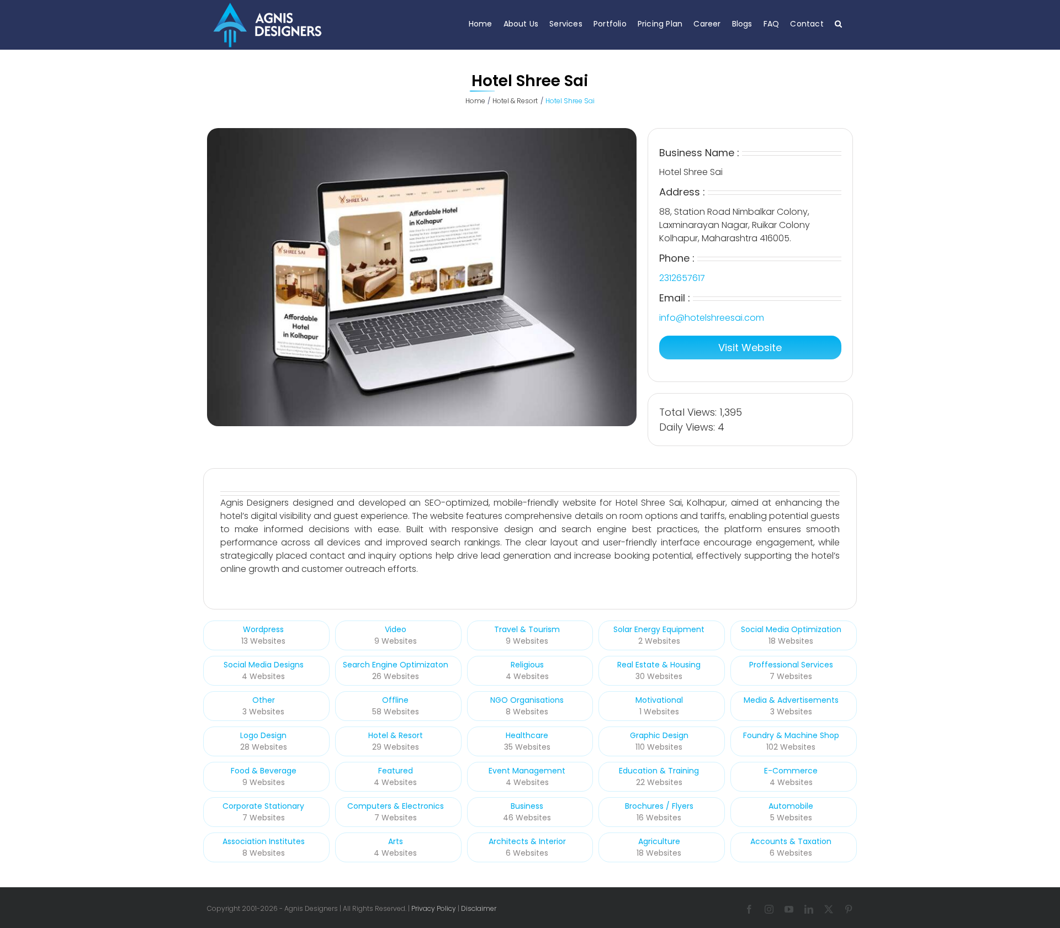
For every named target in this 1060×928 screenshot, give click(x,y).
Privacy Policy (433, 908)
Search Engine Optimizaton (395, 664)
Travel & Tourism (527, 629)
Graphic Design (659, 735)
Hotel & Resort (395, 735)
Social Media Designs (264, 664)
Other (263, 700)
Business (527, 806)
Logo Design (263, 735)
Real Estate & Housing (659, 664)
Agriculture (659, 841)
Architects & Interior (527, 841)
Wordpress (263, 629)
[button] (838, 23)
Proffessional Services (791, 664)
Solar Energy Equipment (658, 629)
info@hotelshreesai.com (711, 317)
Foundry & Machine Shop (791, 735)
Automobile (790, 806)
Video (395, 629)
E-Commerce (791, 770)
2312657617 (682, 278)
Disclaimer (478, 908)
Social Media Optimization (791, 629)
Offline (395, 700)
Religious (527, 664)
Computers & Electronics (395, 806)
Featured (395, 770)
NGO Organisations (527, 700)
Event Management (527, 770)
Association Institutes (263, 841)
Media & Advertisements (791, 700)
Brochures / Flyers (659, 806)
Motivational (659, 700)
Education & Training (659, 770)
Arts (395, 841)
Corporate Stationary (263, 806)
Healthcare (527, 735)
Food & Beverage (263, 770)
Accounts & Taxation (790, 841)
